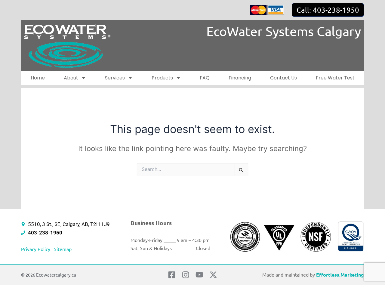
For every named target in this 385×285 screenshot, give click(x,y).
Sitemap (63, 249)
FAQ (205, 77)
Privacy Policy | (37, 249)
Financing (240, 77)
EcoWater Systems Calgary (283, 31)
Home (38, 77)
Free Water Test (335, 77)
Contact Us (283, 77)
